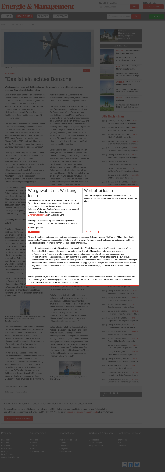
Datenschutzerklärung (37, 215)
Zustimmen (34, 232)
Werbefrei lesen (91, 232)
